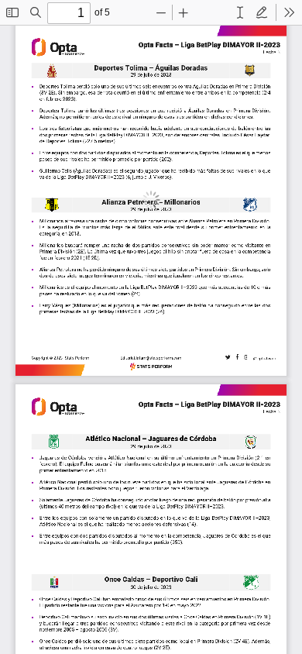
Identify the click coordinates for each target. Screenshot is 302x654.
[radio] (240, 12)
